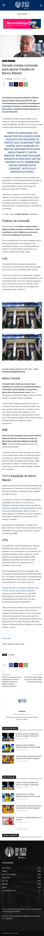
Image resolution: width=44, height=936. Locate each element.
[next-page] (7, 767)
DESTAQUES (11, 61)
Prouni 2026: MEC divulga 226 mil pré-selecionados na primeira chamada (33, 679)
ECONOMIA (11, 655)
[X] (16, 84)
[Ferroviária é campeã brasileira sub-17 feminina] (8, 821)
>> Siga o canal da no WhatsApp (20, 214)
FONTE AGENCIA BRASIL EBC (13, 644)
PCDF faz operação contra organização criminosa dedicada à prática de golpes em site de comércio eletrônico (11, 681)
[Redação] (3, 79)
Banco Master (7, 109)
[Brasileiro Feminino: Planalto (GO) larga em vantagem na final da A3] (8, 737)
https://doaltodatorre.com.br (22, 714)
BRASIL (4, 61)
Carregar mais (21, 829)
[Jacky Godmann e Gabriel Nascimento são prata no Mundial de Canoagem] (8, 759)
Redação (9, 79)
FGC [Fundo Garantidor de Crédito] (15, 508)
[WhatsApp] (26, 84)
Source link (6, 638)
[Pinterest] (21, 84)
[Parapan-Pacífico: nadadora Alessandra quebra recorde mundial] (8, 748)
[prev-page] (3, 767)
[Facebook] (11, 84)
